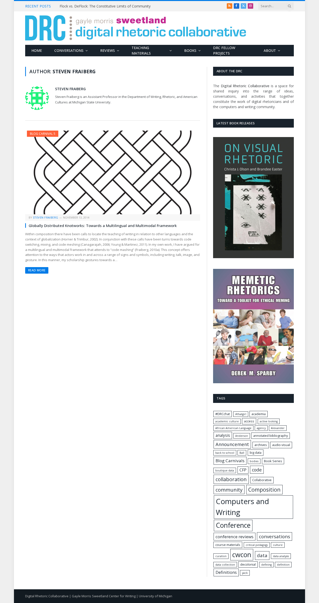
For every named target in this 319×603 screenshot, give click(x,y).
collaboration (231, 479)
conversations (274, 536)
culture (278, 545)
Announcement (232, 444)
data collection (225, 564)
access (249, 421)
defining (266, 564)
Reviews (107, 50)
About (270, 50)
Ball (241, 452)
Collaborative (262, 480)
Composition (264, 489)
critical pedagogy (257, 545)
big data (255, 452)
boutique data (224, 470)
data (262, 555)
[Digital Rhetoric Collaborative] (135, 28)
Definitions (226, 572)
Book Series (273, 461)
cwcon (241, 554)
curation (221, 556)
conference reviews (234, 536)
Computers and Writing (242, 506)
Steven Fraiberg (70, 88)
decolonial (248, 564)
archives (260, 445)
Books (190, 50)
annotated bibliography (270, 435)
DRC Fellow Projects (224, 50)
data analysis (281, 556)
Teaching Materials (141, 50)
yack (245, 573)
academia (258, 414)
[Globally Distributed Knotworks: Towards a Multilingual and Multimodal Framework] (112, 172)
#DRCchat (222, 414)
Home (36, 50)
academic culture (227, 421)
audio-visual (281, 445)
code (257, 470)
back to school (224, 452)
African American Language (233, 428)
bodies (254, 461)
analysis (223, 435)
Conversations (68, 50)
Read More (36, 270)
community (229, 489)
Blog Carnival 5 (42, 134)
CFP (242, 470)
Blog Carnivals (230, 460)
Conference (233, 525)
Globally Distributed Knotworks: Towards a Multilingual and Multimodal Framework (103, 225)
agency (261, 428)
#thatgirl (240, 414)
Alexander (278, 428)
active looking (269, 421)
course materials (227, 544)
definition (283, 564)
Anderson (241, 436)
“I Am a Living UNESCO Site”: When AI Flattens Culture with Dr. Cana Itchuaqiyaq (116, 6)
